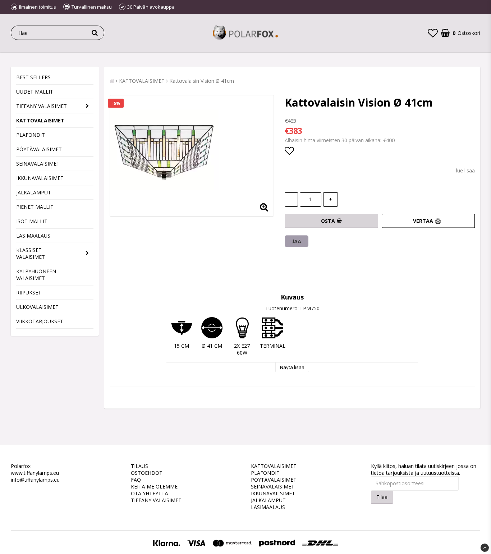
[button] (433, 32)
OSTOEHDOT (146, 472)
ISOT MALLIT (31, 221)
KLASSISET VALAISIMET (30, 253)
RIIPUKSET (28, 292)
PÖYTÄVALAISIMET (39, 149)
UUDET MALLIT (34, 91)
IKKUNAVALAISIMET (40, 178)
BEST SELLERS (33, 77)
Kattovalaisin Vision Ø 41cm (201, 80)
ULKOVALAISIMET (37, 306)
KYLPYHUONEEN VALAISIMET (36, 274)
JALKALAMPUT (33, 192)
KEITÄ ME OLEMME (154, 486)
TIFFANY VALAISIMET (41, 106)
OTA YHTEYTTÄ (149, 493)
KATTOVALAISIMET (40, 120)
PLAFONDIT (30, 134)
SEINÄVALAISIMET (38, 163)
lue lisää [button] (465, 170)
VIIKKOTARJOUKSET (39, 321)
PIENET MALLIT (35, 206)
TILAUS (139, 466)
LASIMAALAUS (33, 235)
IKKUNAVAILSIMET (273, 493)
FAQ (136, 479)
